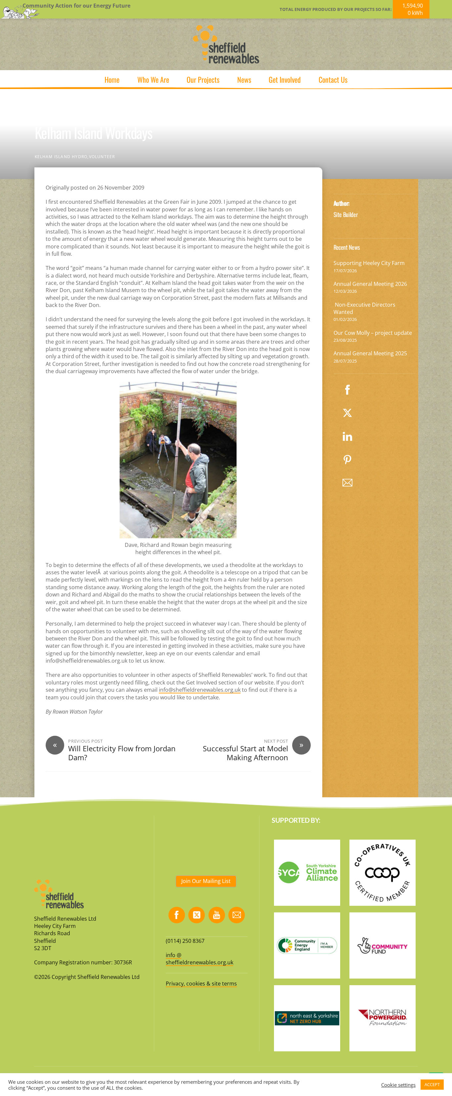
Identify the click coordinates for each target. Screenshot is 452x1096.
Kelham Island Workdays (93, 132)
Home (112, 79)
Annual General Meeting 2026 (370, 283)
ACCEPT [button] (432, 1084)
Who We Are (153, 79)
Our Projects (203, 79)
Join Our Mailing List (206, 881)
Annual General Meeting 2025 (370, 353)
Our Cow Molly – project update (373, 332)
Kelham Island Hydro (61, 156)
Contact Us (333, 79)
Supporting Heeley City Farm (369, 263)
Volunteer (102, 156)
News (244, 79)
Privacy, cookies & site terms (201, 983)
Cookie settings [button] (398, 1085)
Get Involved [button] (285, 79)
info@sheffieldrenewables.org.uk (200, 689)
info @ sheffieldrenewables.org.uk (199, 958)
